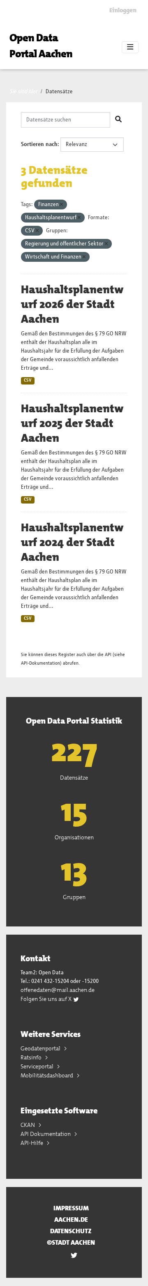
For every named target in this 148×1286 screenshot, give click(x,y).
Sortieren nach (39, 144)
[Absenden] (118, 120)
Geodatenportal (41, 1048)
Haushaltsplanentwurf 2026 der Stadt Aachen (72, 304)
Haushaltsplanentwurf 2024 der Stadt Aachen (72, 542)
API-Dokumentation (40, 663)
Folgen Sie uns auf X (47, 999)
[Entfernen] (61, 204)
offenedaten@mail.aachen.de (58, 990)
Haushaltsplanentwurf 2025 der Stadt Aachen (72, 423)
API (108, 654)
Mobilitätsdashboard (47, 1075)
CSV (28, 380)
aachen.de (71, 1219)
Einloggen (122, 10)
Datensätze (59, 91)
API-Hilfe (32, 1143)
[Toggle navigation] (130, 47)
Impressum (71, 1208)
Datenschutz (71, 1231)
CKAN (28, 1125)
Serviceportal (38, 1066)
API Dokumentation (46, 1134)
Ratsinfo (32, 1057)
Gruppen (74, 897)
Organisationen (74, 837)
